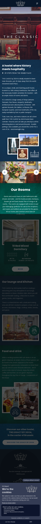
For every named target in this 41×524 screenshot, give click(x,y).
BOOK (20, 269)
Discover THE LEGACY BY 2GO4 (20, 442)
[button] (10, 172)
